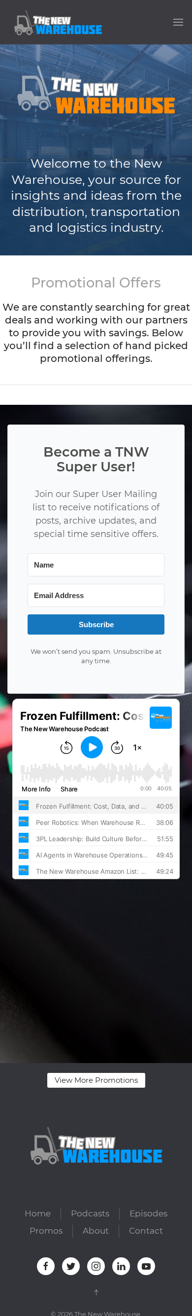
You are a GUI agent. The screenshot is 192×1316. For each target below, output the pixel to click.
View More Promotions (96, 1080)
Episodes (148, 1213)
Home (38, 1213)
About (96, 1231)
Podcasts (90, 1213)
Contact (146, 1231)
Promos (46, 1231)
